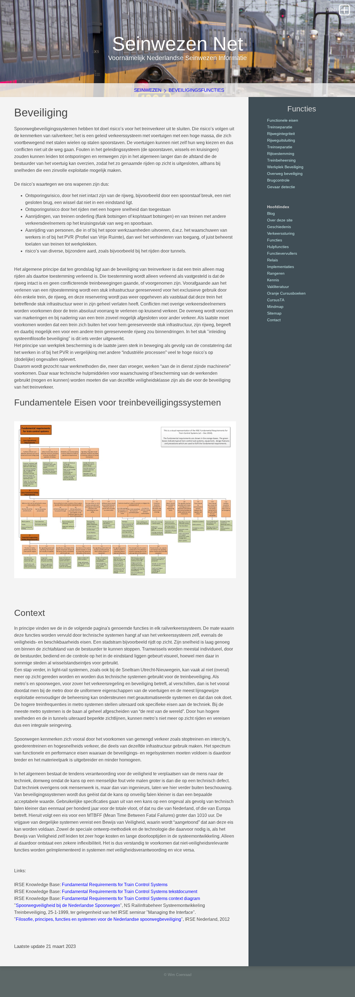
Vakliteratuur (278, 286)
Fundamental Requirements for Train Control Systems (115, 884)
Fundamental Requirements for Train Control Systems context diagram (131, 898)
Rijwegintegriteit (281, 133)
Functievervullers (282, 253)
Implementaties (280, 266)
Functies (274, 240)
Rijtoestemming (280, 153)
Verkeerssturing (281, 233)
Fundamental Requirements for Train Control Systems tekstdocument (129, 891)
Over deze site (280, 220)
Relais (272, 260)
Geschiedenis (279, 227)
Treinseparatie (279, 127)
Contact (274, 320)
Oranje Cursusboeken (286, 293)
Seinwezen (147, 90)
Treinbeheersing (281, 160)
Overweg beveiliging (285, 173)
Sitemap (274, 313)
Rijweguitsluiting (281, 140)
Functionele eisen (282, 120)
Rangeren (276, 273)
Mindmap (275, 306)
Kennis (273, 280)
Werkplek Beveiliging (285, 167)
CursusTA (275, 300)
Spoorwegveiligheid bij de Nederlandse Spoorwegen (68, 905)
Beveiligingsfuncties (196, 90)
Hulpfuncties (278, 246)
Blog (271, 213)
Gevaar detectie (281, 187)
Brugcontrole (278, 180)
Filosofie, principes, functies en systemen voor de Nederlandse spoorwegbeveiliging (98, 919)
